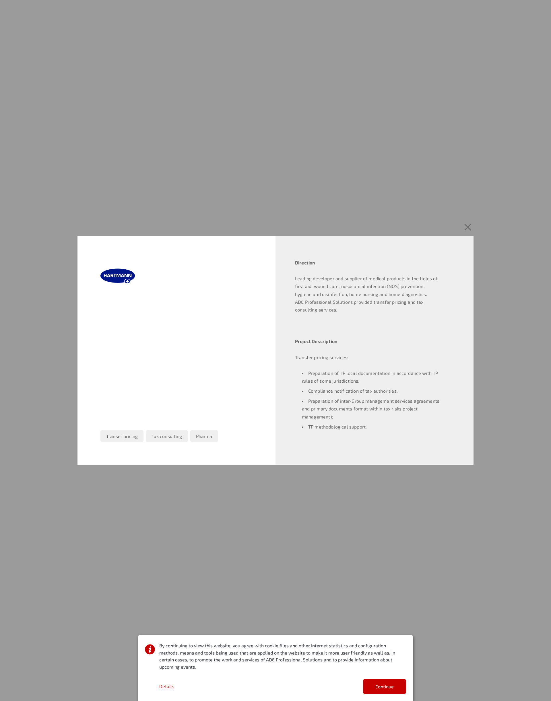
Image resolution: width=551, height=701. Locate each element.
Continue (384, 686)
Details (166, 686)
